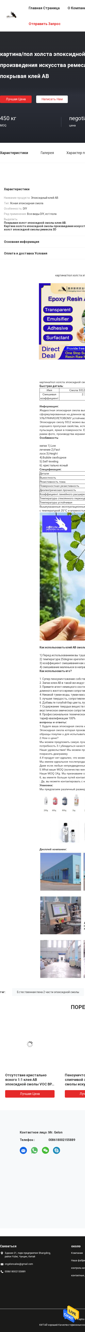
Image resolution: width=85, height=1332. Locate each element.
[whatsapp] (34, 1150)
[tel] (67, 1150)
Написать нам (52, 99)
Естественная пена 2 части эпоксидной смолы (48, 992)
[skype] (56, 1150)
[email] (23, 1150)
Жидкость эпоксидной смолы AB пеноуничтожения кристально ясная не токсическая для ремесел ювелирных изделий (29, 1084)
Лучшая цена (16, 99)
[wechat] (45, 1150)
